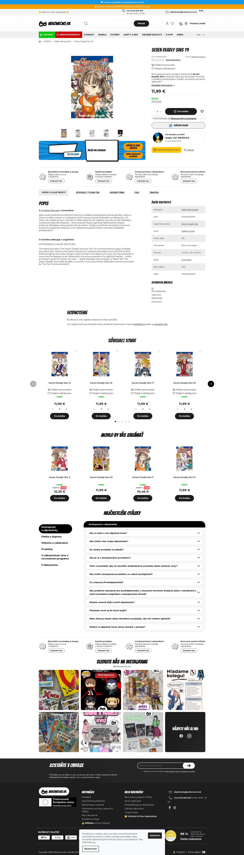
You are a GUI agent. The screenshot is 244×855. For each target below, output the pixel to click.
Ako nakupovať (89, 815)
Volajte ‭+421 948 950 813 (177, 138)
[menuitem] (47, 35)
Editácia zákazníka (134, 808)
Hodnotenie (117, 192)
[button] (59, 497)
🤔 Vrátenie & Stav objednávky (141, 816)
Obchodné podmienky (93, 801)
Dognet (106, 823)
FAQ (137, 192)
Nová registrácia (133, 801)
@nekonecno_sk (122, 666)
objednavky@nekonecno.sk (183, 12)
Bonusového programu (183, 118)
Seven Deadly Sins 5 (142, 477)
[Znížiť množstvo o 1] (153, 111)
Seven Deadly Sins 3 (59, 477)
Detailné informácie (162, 85)
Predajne (86, 797)
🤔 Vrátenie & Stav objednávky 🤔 (54, 12)
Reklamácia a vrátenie (93, 805)
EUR (201, 11)
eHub (97, 823)
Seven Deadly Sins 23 (101, 477)
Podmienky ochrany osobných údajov (97, 810)
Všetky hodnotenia (190, 839)
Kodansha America (198, 57)
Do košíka (183, 111)
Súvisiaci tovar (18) (88, 192)
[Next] (211, 384)
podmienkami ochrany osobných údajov (180, 771)
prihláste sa (139, 324)
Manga (54, 210)
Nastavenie (90, 849)
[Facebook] (170, 807)
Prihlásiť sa (189, 766)
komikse (45, 210)
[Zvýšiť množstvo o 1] (161, 111)
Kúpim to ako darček (133, 146)
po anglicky (186, 260)
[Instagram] (175, 807)
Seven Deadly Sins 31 (184, 477)
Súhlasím (155, 835)
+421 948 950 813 (134, 11)
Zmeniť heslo (131, 812)
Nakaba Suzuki (188, 231)
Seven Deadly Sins (189, 224)
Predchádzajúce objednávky (139, 805)
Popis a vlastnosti (54, 192)
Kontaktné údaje (90, 819)
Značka (154, 192)
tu (94, 842)
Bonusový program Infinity (138, 797)
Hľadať (141, 23)
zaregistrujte (160, 324)
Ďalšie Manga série (189, 210)
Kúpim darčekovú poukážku (133, 155)
